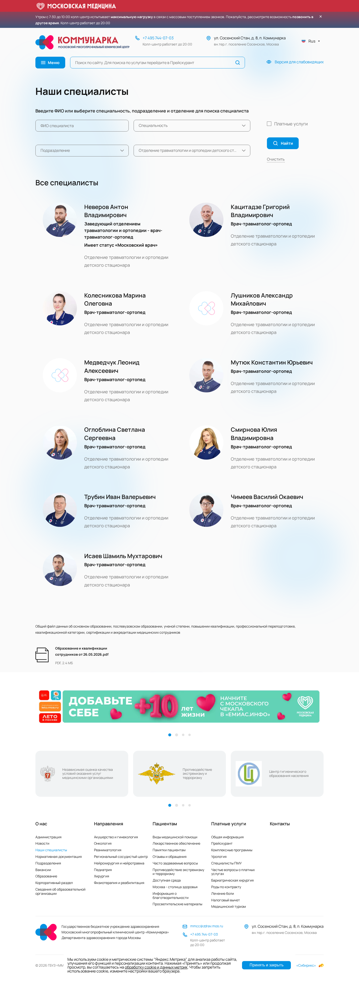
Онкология (103, 843)
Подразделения (48, 863)
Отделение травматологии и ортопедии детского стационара (126, 261)
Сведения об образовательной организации (60, 891)
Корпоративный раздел (54, 882)
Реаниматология (107, 850)
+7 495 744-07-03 (158, 38)
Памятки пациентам (169, 850)
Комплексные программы (231, 850)
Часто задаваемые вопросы (175, 863)
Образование (46, 876)
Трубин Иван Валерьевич (120, 497)
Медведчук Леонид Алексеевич (111, 366)
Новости (42, 843)
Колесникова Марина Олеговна (115, 299)
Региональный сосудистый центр (121, 856)
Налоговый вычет (225, 900)
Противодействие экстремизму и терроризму (178, 871)
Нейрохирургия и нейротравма (119, 863)
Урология (219, 856)
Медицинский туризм (228, 906)
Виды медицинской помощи (175, 837)
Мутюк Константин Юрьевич (272, 362)
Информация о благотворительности (171, 895)
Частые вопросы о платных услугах (233, 871)
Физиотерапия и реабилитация (119, 882)
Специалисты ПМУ (226, 863)
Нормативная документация (58, 856)
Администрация (48, 837)
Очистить (276, 159)
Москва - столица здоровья (175, 886)
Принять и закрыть (267, 965)
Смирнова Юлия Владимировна (254, 433)
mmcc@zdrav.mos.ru (206, 926)
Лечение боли (222, 893)
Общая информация (227, 837)
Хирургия (101, 876)
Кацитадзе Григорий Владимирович (260, 211)
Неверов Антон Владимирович (106, 211)
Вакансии (43, 869)
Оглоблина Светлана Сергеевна (114, 433)
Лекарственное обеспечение (176, 843)
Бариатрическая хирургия (232, 880)
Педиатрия (103, 869)
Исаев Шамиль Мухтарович (123, 556)
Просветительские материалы (177, 904)
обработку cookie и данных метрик (156, 967)
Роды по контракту (226, 886)
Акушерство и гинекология (116, 837)
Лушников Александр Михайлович (262, 299)
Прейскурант (221, 843)
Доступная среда (167, 880)
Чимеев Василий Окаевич (267, 497)
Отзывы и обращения (170, 856)
